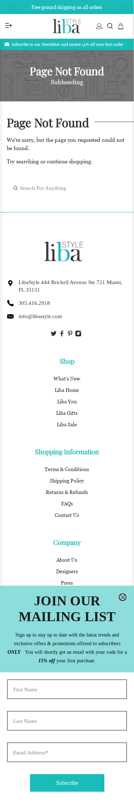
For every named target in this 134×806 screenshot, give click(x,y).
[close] (122, 597)
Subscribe (67, 783)
